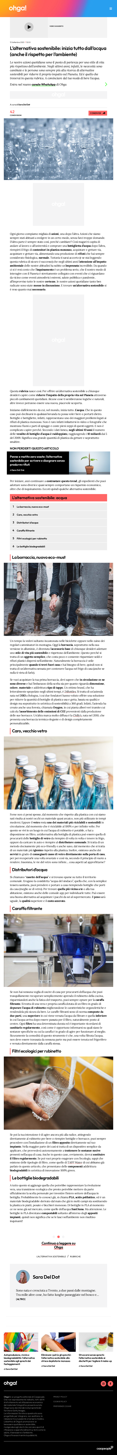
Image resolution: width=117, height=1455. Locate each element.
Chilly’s (77, 715)
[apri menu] (111, 8)
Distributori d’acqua (27, 522)
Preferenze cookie (62, 1406)
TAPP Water (74, 1162)
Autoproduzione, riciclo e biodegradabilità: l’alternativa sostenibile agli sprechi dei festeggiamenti (19, 1359)
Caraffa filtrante (26, 530)
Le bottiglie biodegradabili (31, 546)
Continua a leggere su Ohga (59, 1245)
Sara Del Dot (46, 1277)
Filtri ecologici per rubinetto (32, 538)
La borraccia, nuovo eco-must (33, 506)
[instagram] (103, 1383)
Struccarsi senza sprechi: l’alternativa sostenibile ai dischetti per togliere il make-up (95, 1357)
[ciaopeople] (105, 1448)
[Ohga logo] (17, 8)
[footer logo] (25, 1383)
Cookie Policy (60, 1401)
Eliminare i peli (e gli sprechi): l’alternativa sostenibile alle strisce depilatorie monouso (56, 1357)
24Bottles (70, 691)
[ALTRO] (20, 1299)
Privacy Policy (60, 1397)
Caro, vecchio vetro (27, 514)
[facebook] (110, 1383)
